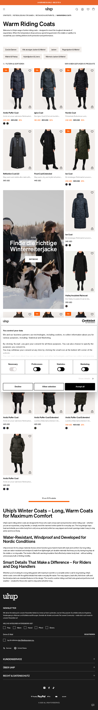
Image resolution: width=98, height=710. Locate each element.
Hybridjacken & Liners (31, 56)
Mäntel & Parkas (11, 56)
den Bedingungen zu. (26, 640)
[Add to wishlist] (29, 71)
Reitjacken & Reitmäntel (45, 15)
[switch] (37, 369)
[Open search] (76, 9)
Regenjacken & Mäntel (70, 49)
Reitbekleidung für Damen (23, 15)
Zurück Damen (10, 49)
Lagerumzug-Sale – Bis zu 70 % (49, 2)
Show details (84, 378)
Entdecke (33, 259)
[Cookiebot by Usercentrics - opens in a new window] (84, 321)
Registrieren (89, 634)
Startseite (7, 15)
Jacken (53, 49)
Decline (18, 387)
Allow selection (49, 387)
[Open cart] (93, 9)
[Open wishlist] (87, 9)
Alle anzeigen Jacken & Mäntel (33, 49)
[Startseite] (49, 9)
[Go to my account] (82, 9)
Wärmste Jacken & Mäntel (55, 56)
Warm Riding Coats (64, 15)
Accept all (80, 387)
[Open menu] (4, 9)
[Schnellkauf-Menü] (29, 106)
